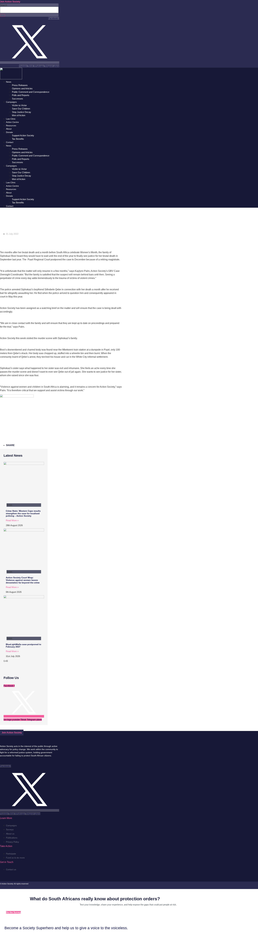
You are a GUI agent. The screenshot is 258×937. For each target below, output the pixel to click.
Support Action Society (23, 135)
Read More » (12, 520)
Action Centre (12, 122)
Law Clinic (11, 119)
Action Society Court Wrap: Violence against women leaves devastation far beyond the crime (23, 580)
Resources (11, 125)
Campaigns (11, 102)
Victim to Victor (19, 105)
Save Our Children (21, 108)
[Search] (2, 15)
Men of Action (18, 115)
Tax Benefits (18, 139)
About (8, 129)
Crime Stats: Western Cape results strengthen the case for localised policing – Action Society (23, 513)
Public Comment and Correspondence (30, 92)
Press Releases (20, 85)
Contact (9, 142)
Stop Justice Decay (21, 112)
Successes (17, 98)
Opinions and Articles (22, 88)
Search (3, 5)
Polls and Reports (20, 95)
